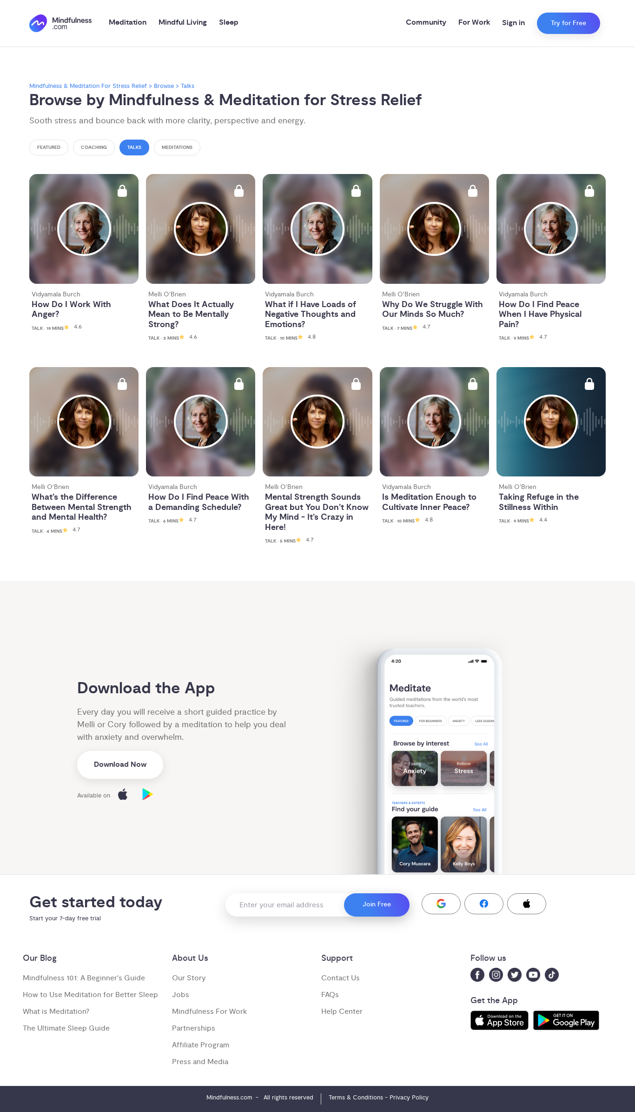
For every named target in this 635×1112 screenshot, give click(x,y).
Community (426, 22)
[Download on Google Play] (148, 796)
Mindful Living (183, 22)
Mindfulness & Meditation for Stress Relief (88, 86)
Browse (164, 86)
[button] (441, 903)
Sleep (228, 22)
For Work (474, 22)
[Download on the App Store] (123, 796)
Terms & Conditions (356, 1097)
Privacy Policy (409, 1097)
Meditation (127, 22)
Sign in (513, 23)
